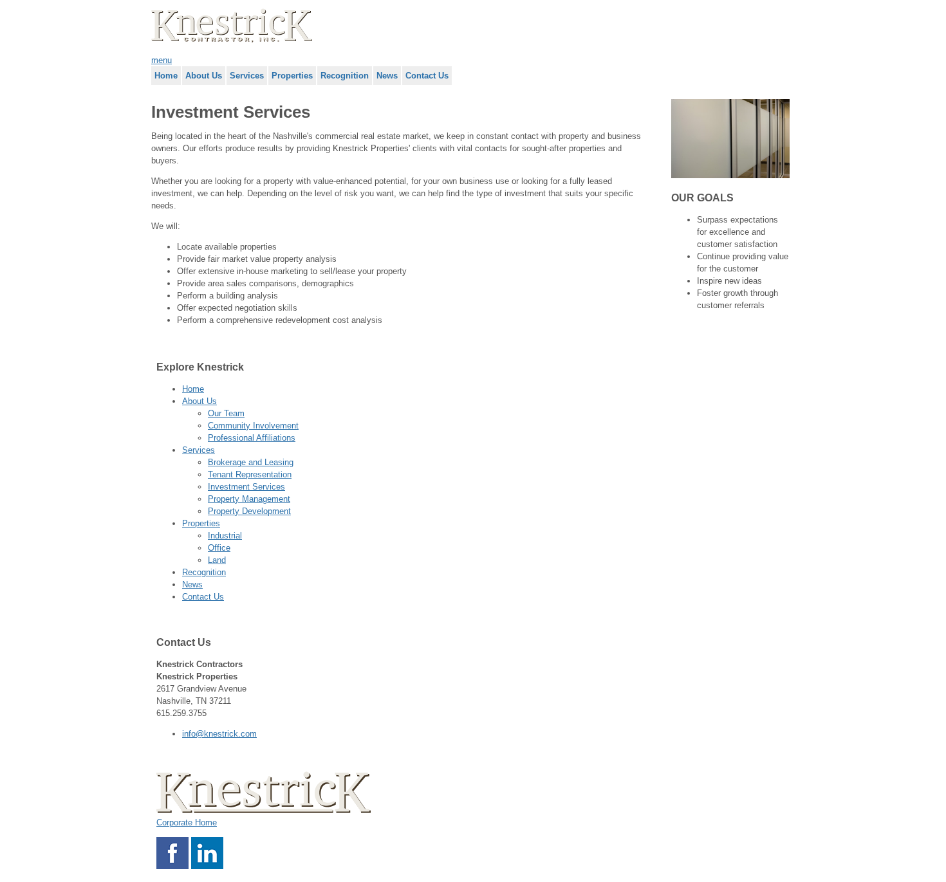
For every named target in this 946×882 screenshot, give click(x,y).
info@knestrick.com (219, 734)
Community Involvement (253, 425)
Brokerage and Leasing (250, 462)
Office (219, 548)
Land (217, 560)
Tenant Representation (250, 474)
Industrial (225, 535)
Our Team (226, 413)
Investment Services (246, 487)
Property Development (249, 511)
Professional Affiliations (251, 438)
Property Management (249, 499)
